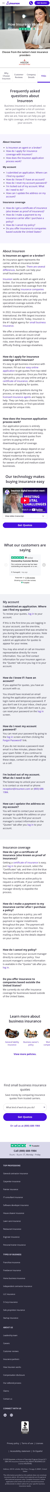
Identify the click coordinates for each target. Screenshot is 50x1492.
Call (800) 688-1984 (25, 1150)
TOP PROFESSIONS (11, 1165)
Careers (6, 1343)
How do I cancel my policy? (20, 225)
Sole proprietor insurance (14, 1310)
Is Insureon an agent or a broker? (24, 147)
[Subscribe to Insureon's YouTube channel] (11, 1415)
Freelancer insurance (12, 1270)
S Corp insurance (10, 1302)
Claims (6, 1391)
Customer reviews (11, 1351)
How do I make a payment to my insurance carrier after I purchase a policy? (25, 218)
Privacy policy (13, 1443)
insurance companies (32, 289)
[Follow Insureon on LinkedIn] (5, 1415)
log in (31, 613)
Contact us (7, 1398)
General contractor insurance (15, 1173)
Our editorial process (12, 1383)
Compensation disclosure (14, 1375)
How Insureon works (12, 1367)
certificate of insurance (15, 381)
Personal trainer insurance (14, 1245)
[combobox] (6, 1107)
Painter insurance (10, 1189)
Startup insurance (10, 1318)
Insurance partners (11, 1359)
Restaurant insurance (12, 1229)
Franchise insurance (11, 1262)
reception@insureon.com (16, 788)
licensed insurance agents (17, 397)
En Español (37, 1451)
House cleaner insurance (13, 1213)
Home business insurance (14, 1278)
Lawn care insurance (12, 1221)
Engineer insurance (11, 1237)
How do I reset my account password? (26, 182)
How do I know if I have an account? (25, 179)
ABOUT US (8, 1327)
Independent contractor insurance (17, 1286)
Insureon (7, 279)
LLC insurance (9, 1294)
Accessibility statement (20, 1451)
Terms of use (27, 1443)
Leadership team (10, 1335)
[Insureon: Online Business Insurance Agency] (15, 3)
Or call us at (25, 1125)
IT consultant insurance (13, 1197)
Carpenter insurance (11, 1181)
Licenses (39, 1443)
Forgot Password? (12, 740)
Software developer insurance (16, 1205)
